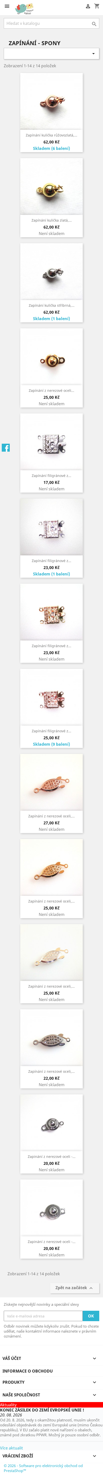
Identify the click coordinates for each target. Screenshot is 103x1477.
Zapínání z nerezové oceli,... (51, 816)
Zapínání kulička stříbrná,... (51, 305)
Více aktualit (11, 1448)
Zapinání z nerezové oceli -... (52, 1156)
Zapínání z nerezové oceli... (51, 390)
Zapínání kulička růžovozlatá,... (51, 135)
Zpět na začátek (75, 1288)
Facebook (6, 448)
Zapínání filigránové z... (51, 475)
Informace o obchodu (27, 1371)
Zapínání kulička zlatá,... (52, 220)
